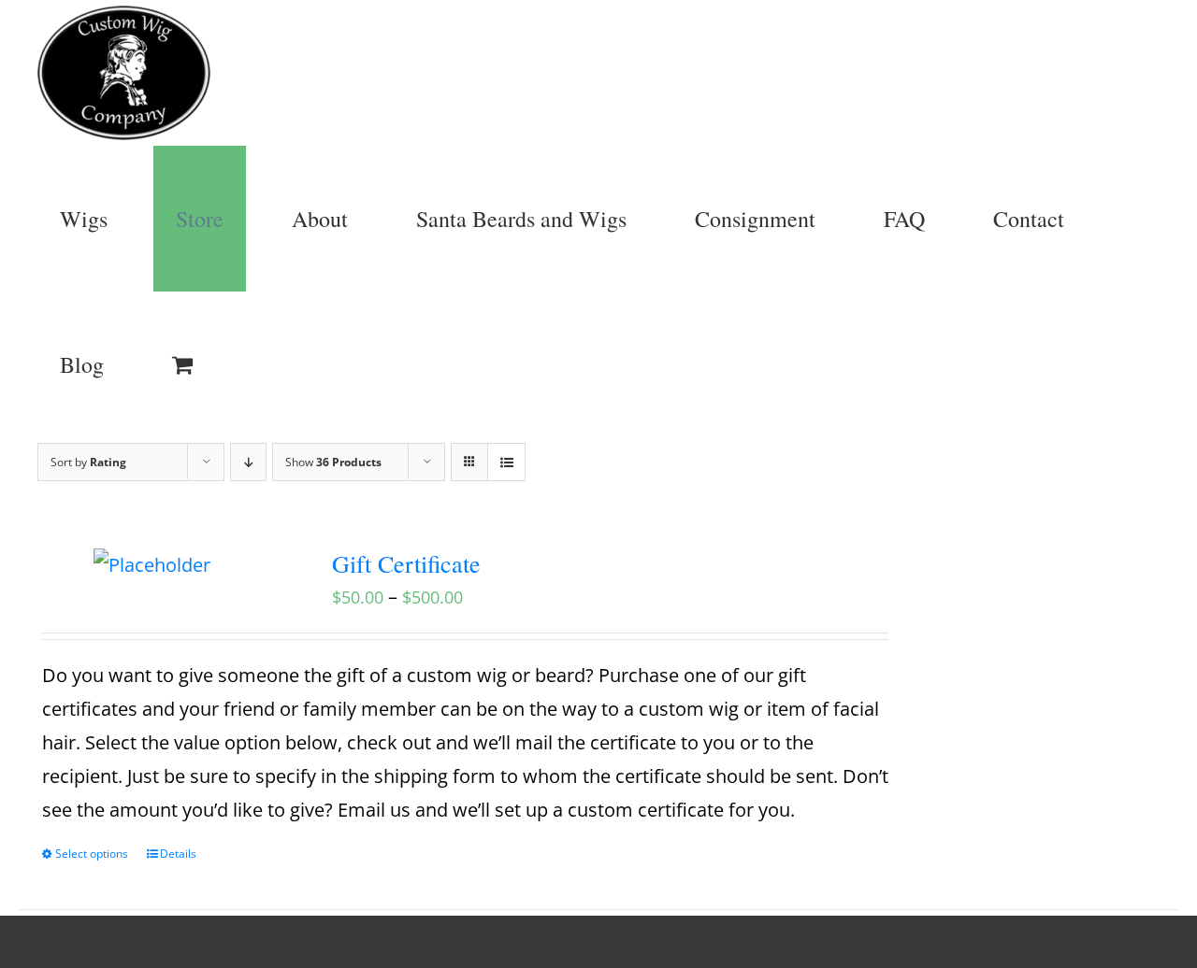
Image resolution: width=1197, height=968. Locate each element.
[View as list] (506, 462)
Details (178, 853)
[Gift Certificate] (152, 565)
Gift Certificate (406, 563)
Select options (91, 853)
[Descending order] (248, 462)
